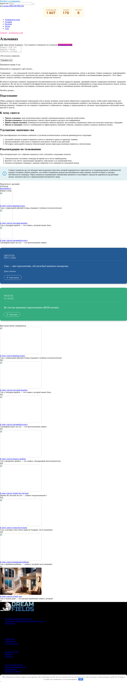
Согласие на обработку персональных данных (24, 621)
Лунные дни (10, 641)
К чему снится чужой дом (11, 596)
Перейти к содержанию (10, 1)
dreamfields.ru (5, 188)
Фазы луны (10, 639)
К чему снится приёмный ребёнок (14, 562)
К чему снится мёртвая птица (12, 206)
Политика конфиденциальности (18, 619)
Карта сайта (10, 623)
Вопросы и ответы (13, 671)
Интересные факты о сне (15, 667)
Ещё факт (13, 315)
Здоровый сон (11, 669)
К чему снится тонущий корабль (13, 223)
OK (81, 679)
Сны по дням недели (14, 665)
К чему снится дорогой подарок (13, 528)
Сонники (9, 656)
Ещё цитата (14, 278)
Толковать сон (6, 60)
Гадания (8, 22)
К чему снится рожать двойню (13, 459)
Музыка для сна (11, 652)
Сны (7, 28)
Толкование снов (65, 45)
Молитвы (9, 654)
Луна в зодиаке (11, 643)
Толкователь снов (12, 20)
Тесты (7, 26)
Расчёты (8, 24)
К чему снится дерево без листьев (14, 493)
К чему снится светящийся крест (14, 240)
